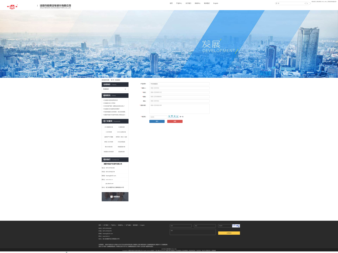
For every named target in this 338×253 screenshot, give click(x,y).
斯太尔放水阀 (108, 146)
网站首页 (314, 1)
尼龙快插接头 (185, 250)
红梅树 (116, 244)
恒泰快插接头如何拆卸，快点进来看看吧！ (115, 112)
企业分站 (163, 249)
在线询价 (106, 89)
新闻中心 (197, 3)
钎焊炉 (138, 246)
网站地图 (319, 1)
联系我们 (207, 3)
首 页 (112, 80)
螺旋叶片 (158, 244)
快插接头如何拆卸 (109, 151)
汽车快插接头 (178, 250)
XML (326, 1)
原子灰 (125, 246)
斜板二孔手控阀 (108, 142)
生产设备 (128, 225)
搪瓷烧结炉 (143, 244)
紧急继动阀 (121, 151)
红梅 (139, 244)
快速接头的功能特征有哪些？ (112, 109)
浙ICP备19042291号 (160, 250)
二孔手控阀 (109, 132)
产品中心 (179, 3)
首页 (171, 3)
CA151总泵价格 (121, 132)
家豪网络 (214, 250)
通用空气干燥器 (108, 137)
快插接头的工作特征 (109, 103)
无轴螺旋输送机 (151, 244)
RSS (323, 1)
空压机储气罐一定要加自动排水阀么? (114, 106)
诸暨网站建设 (149, 246)
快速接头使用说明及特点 (111, 100)
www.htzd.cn (109, 179)
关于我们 (188, 3)
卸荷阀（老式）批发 (121, 137)
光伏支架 (142, 246)
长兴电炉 (103, 246)
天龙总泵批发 (121, 142)
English (215, 3)
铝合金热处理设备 (127, 244)
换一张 (181, 116)
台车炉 (120, 244)
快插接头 (173, 250)
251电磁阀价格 (109, 127)
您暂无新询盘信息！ (332, 1)
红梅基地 (134, 244)
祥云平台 (204, 250)
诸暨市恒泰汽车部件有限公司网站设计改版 (115, 115)
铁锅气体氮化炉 (109, 244)
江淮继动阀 (121, 127)
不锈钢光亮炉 (119, 246)
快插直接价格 (121, 146)
